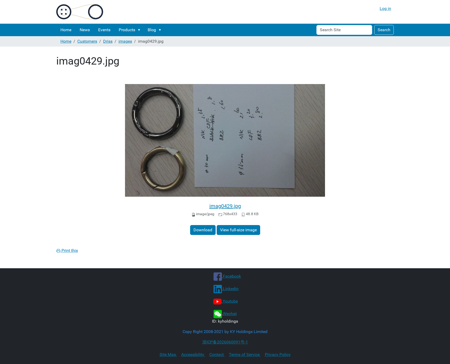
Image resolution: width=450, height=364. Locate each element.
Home (65, 29)
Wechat (230, 313)
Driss (108, 41)
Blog (152, 29)
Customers (87, 41)
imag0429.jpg (225, 206)
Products (127, 29)
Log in (385, 8)
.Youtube (230, 301)
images (125, 41)
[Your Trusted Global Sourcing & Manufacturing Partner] (79, 12)
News (85, 29)
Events (104, 29)
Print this (69, 250)
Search (384, 29)
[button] (140, 30)
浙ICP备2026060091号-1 (225, 342)
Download (202, 229)
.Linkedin (230, 288)
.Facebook (231, 276)
